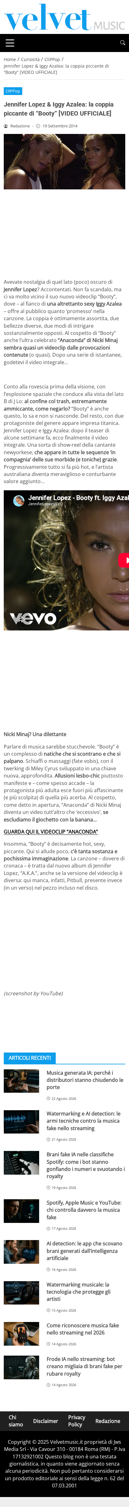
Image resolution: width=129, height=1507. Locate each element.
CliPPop (13, 91)
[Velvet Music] (64, 16)
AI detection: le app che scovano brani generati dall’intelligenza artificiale (84, 1251)
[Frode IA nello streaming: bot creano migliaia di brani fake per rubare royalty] (21, 1367)
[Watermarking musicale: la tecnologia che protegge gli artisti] (21, 1293)
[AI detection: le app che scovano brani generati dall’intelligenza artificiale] (21, 1252)
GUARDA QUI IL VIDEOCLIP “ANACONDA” (51, 831)
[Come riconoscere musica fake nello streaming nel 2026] (21, 1334)
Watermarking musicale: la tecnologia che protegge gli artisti (79, 1292)
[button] (122, 42)
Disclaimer (45, 1421)
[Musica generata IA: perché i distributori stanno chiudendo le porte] (21, 1081)
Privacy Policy (76, 1421)
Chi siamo (16, 1421)
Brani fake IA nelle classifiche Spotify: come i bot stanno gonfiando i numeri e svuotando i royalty (86, 1165)
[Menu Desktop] (10, 43)
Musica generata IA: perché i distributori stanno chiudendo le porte (85, 1080)
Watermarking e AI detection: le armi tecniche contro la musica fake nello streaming (84, 1121)
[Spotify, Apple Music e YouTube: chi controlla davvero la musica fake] (21, 1211)
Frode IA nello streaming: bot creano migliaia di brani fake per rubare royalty (84, 1366)
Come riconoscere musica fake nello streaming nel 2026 (83, 1329)
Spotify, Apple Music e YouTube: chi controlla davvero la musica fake (84, 1210)
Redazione (107, 1421)
